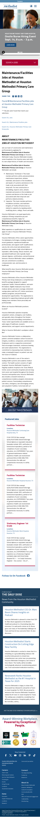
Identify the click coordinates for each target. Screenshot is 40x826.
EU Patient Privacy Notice (20, 810)
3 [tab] (21, 50)
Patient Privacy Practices (29, 808)
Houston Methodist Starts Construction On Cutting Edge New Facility (19, 642)
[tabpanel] (20, 31)
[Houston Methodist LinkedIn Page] (25, 754)
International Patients (7, 761)
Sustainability (24, 797)
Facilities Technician (16, 423)
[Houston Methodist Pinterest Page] (29, 754)
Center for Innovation (27, 788)
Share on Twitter (16, 94)
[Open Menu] (35, 6)
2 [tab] (20, 50)
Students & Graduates (7, 787)
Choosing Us (5, 778)
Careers (20, 1)
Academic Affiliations (26, 786)
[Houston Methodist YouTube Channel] (15, 754)
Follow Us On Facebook (13, 574)
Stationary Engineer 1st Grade (17, 522)
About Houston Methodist (28, 783)
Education (4, 795)
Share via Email (21, 94)
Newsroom (24, 775)
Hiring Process (5, 782)
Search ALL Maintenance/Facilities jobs (14, 120)
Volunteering (24, 799)
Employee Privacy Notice (7, 811)
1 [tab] (18, 50)
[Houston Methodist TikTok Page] (34, 754)
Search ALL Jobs (7, 116)
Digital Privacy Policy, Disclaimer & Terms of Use (12, 808)
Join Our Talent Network (8, 775)
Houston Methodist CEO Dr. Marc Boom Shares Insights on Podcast (21, 610)
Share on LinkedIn (19, 94)
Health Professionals (7, 797)
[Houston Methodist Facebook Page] (6, 754)
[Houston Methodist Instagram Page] (20, 754)
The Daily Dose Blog (26, 771)
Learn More (7, 45)
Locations (4, 785)
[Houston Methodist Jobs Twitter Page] (10, 754)
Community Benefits (26, 790)
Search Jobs (12, 60)
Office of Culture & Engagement (29, 795)
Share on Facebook (13, 94)
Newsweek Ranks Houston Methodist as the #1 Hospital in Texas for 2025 (20, 676)
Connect (24, 768)
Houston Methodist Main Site (9, 759)
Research (4, 801)
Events (3, 780)
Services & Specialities (27, 759)
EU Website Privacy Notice (7, 810)
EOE (22, 792)
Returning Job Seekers (8, 773)
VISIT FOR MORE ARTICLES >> (20, 709)
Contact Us (24, 773)
